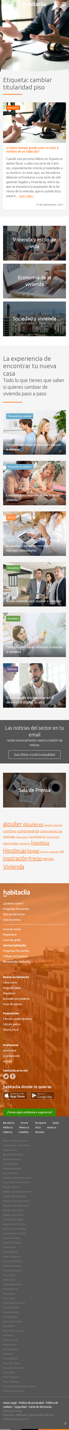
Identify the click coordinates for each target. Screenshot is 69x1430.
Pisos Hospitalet (11, 1312)
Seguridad (20, 1406)
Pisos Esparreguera (12, 1270)
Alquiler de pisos (11, 1187)
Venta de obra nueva (14, 1391)
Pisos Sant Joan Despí (14, 1368)
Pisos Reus (8, 1335)
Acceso (7, 1061)
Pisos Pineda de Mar (13, 1331)
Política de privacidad (31, 1402)
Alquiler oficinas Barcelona (16, 1201)
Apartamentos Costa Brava (16, 1145)
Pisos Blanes (9, 1293)
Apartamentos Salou (13, 1154)
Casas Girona (9, 1247)
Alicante (39, 1132)
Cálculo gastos (12, 1024)
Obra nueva (10, 982)
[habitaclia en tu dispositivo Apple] (16, 1098)
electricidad (10, 843)
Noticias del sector (14, 914)
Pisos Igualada (10, 1317)
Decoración (53, 837)
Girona (24, 1123)
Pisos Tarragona (11, 1377)
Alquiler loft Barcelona (14, 1196)
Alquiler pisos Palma (13, 1219)
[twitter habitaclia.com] (6, 1076)
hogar (33, 850)
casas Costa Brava (12, 1238)
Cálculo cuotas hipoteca (17, 1018)
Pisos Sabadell (10, 1358)
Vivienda (13, 866)
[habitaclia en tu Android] (42, 1098)
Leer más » (26, 196)
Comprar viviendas (12, 1266)
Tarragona (40, 1123)
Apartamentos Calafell (14, 1233)
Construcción (22, 837)
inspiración (15, 858)
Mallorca (8, 1127)
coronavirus (37, 836)
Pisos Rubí (8, 1354)
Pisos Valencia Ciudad (14, 1303)
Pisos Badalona (10, 1289)
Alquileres (33, 824)
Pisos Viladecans (11, 1382)
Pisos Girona (9, 1275)
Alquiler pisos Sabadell (14, 1229)
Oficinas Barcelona (12, 1284)
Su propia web (11, 1055)
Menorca (24, 1127)
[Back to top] (60, 1421)
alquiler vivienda (53, 825)
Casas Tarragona (11, 1256)
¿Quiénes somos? (13, 903)
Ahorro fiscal (10, 1029)
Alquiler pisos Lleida (13, 1215)
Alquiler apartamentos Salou (17, 1178)
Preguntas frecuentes (16, 908)
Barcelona (8, 1123)
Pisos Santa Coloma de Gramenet (19, 1386)
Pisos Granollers (11, 1307)
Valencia (7, 1132)
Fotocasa (8, 1414)
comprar (9, 831)
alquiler (12, 824)
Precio (35, 858)
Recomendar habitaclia (16, 961)
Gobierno (24, 843)
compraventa (28, 831)
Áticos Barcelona (11, 1159)
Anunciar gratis (12, 940)
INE (62, 851)
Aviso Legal (10, 1402)
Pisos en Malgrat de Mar (15, 1141)
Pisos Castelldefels (12, 1261)
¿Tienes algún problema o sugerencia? (29, 1112)
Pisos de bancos (12, 1004)
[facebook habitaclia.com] (13, 1076)
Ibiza (38, 1127)
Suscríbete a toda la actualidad (34, 754)
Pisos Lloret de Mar (12, 1321)
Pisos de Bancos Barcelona (16, 1182)
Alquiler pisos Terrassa (14, 1224)
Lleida (56, 1123)
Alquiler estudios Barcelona (17, 1192)
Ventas (48, 859)
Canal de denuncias (40, 1406)
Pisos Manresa (10, 1340)
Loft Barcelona (10, 1164)
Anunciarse (9, 1050)
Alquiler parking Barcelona (16, 1205)
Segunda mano (12, 987)
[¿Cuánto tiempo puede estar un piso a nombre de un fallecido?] (34, 122)
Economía (13, 107)
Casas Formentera (12, 1242)
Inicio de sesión (12, 929)
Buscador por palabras (16, 998)
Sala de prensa (12, 919)
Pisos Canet (9, 1298)
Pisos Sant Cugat (11, 1363)
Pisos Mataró (9, 1344)
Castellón (24, 1132)
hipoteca (40, 842)
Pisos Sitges (9, 1372)
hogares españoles (49, 851)
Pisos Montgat (10, 1349)
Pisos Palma (8, 1326)
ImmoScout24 (37, 1414)
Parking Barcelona (12, 1168)
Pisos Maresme (10, 1173)
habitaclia (21, 1414)
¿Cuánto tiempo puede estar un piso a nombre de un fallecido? (32, 149)
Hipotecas (14, 850)
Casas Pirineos (10, 1150)
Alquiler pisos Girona (13, 1210)
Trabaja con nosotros (15, 956)
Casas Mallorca (10, 1252)
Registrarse (10, 934)
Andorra (51, 1127)
